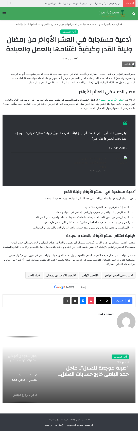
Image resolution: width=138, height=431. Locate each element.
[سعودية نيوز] (112, 13)
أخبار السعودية (103, 24)
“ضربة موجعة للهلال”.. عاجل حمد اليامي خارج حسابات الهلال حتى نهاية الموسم (95, 371)
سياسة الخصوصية (74, 425)
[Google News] (64, 287)
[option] (69, 369)
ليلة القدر (33, 275)
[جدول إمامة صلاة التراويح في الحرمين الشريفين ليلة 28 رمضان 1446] (117, 162)
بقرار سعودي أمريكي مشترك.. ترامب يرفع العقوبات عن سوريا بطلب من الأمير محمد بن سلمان (76, 3)
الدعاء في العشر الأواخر (118, 275)
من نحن (49, 425)
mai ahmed (105, 314)
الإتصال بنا (59, 425)
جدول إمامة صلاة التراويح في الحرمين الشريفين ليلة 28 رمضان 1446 (90, 162)
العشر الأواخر (89, 275)
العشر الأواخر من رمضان (111, 99)
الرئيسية (116, 24)
